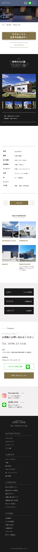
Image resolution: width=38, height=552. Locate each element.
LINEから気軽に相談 (15, 366)
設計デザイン (9, 494)
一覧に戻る (19, 203)
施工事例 (8, 476)
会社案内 (8, 518)
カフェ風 (8, 448)
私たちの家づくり (11, 487)
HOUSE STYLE (12, 433)
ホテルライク (9, 441)
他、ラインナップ (11, 473)
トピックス (8, 531)
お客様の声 (8, 528)
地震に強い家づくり (11, 497)
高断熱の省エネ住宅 (11, 500)
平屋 (24, 65)
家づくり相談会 (10, 535)
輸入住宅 (8, 466)
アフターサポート (11, 507)
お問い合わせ (9, 525)
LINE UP (9, 454)
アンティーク (9, 445)
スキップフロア (10, 469)
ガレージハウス (10, 459)
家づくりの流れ (10, 504)
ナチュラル (16, 65)
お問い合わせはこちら (19, 375)
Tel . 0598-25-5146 (14, 343)
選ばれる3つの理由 (11, 490)
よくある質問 (9, 521)
